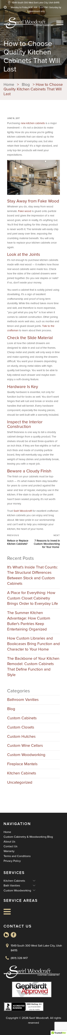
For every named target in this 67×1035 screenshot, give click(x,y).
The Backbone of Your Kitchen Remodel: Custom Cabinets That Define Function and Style (33, 667)
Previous (13, 535)
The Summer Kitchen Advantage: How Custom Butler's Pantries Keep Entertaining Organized (28, 621)
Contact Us (10, 846)
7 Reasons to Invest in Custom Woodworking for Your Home (47, 543)
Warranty (9, 851)
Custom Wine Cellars (25, 746)
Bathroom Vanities (23, 700)
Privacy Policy (12, 861)
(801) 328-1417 (19, 958)
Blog (11, 709)
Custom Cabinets (22, 718)
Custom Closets (20, 727)
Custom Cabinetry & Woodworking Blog (28, 836)
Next (57, 535)
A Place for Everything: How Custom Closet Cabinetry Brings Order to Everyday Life (32, 598)
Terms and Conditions (17, 856)
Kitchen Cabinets (21, 773)
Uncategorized (19, 783)
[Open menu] (59, 23)
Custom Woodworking (26, 755)
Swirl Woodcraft (23, 511)
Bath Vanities (19, 885)
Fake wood (24, 211)
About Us (9, 841)
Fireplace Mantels (22, 764)
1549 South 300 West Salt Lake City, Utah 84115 (36, 948)
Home (7, 832)
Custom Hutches (21, 737)
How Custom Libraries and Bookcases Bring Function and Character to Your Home (33, 644)
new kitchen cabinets (33, 123)
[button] (33, 3)
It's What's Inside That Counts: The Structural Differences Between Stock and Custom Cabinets (32, 575)
